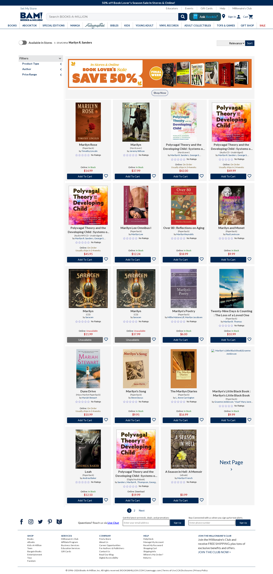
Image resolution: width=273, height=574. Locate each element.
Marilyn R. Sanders (179, 155)
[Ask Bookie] (205, 17)
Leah (88, 471)
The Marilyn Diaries (183, 391)
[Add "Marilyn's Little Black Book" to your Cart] (231, 420)
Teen (29, 548)
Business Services (70, 545)
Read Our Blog (106, 554)
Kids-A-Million (34, 545)
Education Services (70, 548)
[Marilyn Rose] (88, 122)
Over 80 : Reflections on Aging (183, 227)
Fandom (31, 560)
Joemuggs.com (153, 570)
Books (30, 539)
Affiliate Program (69, 542)
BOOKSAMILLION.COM (132, 570)
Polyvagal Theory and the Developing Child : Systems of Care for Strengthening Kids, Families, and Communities (183, 147)
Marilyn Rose (88, 144)
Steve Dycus (137, 397)
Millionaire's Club (242, 8)
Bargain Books (34, 551)
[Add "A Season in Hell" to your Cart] (184, 500)
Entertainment (34, 554)
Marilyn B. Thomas (232, 321)
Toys (29, 557)
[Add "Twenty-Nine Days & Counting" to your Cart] (231, 340)
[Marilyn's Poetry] (184, 288)
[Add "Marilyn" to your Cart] (136, 176)
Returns (147, 557)
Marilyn (136, 144)
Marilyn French (185, 478)
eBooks (31, 542)
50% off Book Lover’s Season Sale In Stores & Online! (138, 2)
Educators (172, 8)
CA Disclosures (185, 570)
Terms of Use (169, 570)
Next (142, 510)
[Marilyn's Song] (136, 368)
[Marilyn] (135, 122)
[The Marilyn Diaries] (184, 368)
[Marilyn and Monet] (231, 205)
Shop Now (160, 92)
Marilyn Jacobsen (193, 317)
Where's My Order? (153, 554)
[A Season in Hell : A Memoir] (183, 449)
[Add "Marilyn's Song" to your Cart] (136, 420)
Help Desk (148, 539)
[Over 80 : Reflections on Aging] (183, 205)
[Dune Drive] (88, 368)
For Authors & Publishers (111, 548)
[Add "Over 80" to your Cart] (184, 259)
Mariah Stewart (89, 397)
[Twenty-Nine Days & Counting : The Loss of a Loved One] (231, 288)
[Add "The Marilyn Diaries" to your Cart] (184, 420)
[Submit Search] (182, 16)
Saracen (89, 317)
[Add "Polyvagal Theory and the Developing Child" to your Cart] (184, 176)
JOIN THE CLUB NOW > (214, 552)
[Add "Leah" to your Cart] (88, 500)
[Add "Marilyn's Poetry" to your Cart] (184, 340)
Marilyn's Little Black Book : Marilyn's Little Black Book (231, 393)
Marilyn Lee (137, 234)
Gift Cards (207, 8)
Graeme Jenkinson (223, 401)
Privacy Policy (201, 570)
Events (189, 8)
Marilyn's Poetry (183, 311)
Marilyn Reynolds (185, 234)
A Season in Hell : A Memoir (183, 471)
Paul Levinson (233, 234)
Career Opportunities (110, 545)
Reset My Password (153, 545)
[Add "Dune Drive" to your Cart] (88, 420)
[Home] (30, 16)
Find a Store (105, 539)
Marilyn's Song (136, 391)
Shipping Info (149, 551)
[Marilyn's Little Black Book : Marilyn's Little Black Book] (231, 368)
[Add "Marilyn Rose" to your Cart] (88, 176)
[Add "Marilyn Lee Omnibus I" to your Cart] (136, 259)
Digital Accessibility (108, 557)
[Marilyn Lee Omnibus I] (136, 205)
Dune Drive (88, 391)
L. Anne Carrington (185, 397)
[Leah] (88, 449)
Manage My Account (153, 542)
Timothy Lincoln (90, 151)
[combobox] (119, 16)
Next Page (231, 465)
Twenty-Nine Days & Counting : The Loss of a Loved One (231, 313)
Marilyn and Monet (231, 227)
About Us (103, 542)
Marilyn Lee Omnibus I (136, 227)
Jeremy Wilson (137, 151)
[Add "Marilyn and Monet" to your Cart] (231, 259)
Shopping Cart (150, 548)
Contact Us (104, 551)
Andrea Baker (89, 478)
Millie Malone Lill (176, 317)
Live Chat (113, 522)
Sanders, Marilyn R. (127, 482)
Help (222, 8)
